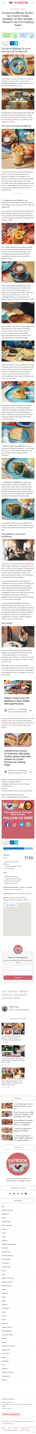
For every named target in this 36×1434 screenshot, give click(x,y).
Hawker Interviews (8, 1278)
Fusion (4, 1270)
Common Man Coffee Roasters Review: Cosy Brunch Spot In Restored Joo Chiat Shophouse (11, 1038)
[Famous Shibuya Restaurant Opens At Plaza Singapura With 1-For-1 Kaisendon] (7, 1122)
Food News (5, 1263)
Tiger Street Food (8, 1372)
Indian (4, 1289)
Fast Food (5, 1248)
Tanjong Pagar (29, 563)
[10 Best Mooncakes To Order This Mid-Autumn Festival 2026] (7, 1106)
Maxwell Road (11, 117)
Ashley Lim (13, 1007)
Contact (16, 1428)
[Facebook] (12, 43)
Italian (4, 1297)
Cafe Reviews (15, 8)
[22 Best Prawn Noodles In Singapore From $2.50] (7, 1130)
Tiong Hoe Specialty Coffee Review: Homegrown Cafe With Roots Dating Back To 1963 (13, 1060)
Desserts (5, 1240)
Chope (4, 1233)
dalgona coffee (13, 991)
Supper (4, 1357)
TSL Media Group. (8, 1423)
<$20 (3, 991)
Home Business (7, 1285)
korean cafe (24, 991)
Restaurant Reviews (8, 1346)
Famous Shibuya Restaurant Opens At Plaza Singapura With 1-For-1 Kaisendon (23, 1122)
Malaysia (5, 1323)
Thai (3, 1365)
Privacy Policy (24, 1430)
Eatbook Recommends (9, 1244)
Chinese (4, 1229)
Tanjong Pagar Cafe (20, 994)
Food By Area (6, 1252)
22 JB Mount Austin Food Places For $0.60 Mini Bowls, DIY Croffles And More (23, 1138)
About (3, 1428)
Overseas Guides (7, 1335)
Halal (3, 1274)
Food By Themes (7, 1255)
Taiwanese (5, 1361)
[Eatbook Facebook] (7, 824)
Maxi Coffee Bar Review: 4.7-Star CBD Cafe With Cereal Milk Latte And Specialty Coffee (12, 1082)
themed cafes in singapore (10, 998)
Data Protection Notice (10, 1430)
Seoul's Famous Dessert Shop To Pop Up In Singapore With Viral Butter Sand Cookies (24, 1114)
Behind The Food (7, 1210)
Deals (4, 1237)
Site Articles (6, 1353)
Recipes (4, 1342)
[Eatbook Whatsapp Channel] (28, 824)
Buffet (4, 1218)
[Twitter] (16, 43)
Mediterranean (7, 1327)
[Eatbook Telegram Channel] (21, 824)
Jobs (9, 1428)
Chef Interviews (7, 1225)
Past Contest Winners (27, 1428)
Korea (4, 1312)
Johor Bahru (6, 1308)
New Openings (6, 1331)
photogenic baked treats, (12, 119)
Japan (3, 1301)
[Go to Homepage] (18, 2)
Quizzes (4, 1338)
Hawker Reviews (7, 1282)
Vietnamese (5, 1376)
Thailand (4, 1368)
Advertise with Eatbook (11, 1414)
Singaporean (6, 1350)
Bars (3, 1206)
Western (4, 1380)
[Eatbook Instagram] (14, 824)
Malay (4, 1319)
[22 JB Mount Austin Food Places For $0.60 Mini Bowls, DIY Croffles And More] (7, 1138)
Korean (23, 8)
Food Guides (6, 1259)
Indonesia (5, 1293)
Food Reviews (6, 1267)
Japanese (5, 1304)
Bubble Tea (5, 1214)
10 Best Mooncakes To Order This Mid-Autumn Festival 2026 (23, 1106)
